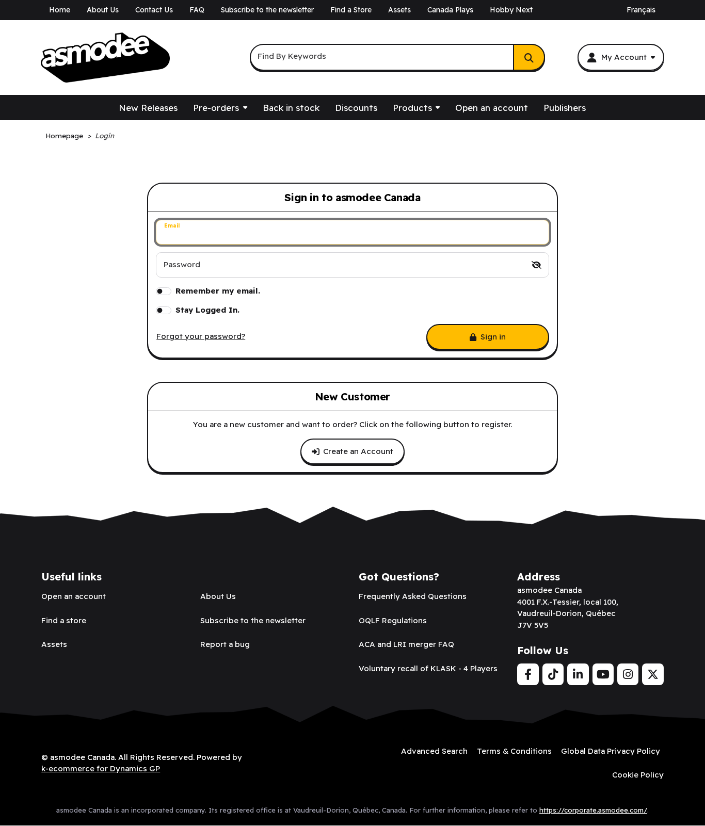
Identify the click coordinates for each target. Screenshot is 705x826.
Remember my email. (217, 291)
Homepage (64, 135)
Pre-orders (216, 107)
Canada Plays (450, 9)
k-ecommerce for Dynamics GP (100, 768)
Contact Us (154, 9)
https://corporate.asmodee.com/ (593, 810)
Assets (399, 9)
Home (59, 9)
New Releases (148, 107)
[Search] (529, 57)
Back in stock (291, 107)
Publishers (564, 107)
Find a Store (351, 9)
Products (412, 107)
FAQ (196, 9)
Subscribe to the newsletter (267, 9)
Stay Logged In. (207, 310)
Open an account (491, 107)
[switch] (536, 265)
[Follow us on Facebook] (527, 674)
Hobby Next (511, 9)
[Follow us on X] (652, 674)
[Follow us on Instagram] (627, 674)
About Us (103, 9)
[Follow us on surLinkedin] (577, 674)
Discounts (356, 107)
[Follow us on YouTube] (603, 674)
